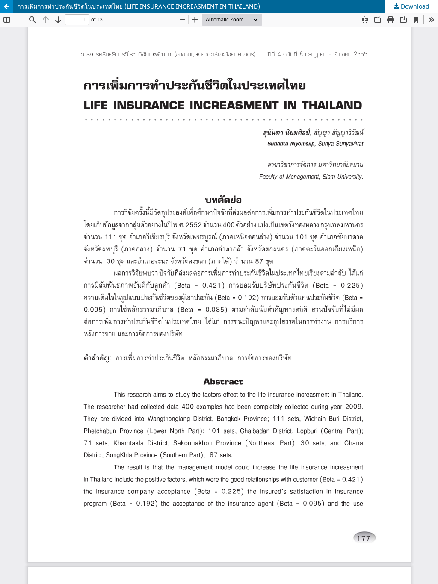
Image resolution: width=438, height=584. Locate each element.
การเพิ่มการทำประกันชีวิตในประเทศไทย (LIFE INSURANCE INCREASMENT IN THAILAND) (138, 6)
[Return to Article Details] (6, 6)
